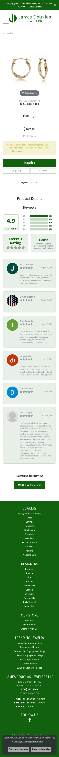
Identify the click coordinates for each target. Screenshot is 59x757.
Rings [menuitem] (29, 517)
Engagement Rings (29, 647)
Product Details (29, 199)
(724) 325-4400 (29, 104)
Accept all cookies (41, 749)
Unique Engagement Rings (29, 643)
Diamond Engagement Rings (29, 655)
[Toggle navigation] (6, 22)
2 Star (25, 226)
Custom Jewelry (30, 663)
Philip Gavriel (29, 602)
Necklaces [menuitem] (29, 530)
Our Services (29, 624)
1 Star (25, 229)
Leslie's (29, 590)
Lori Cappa (26, 412)
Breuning (29, 569)
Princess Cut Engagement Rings (29, 651)
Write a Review (29, 485)
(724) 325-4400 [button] (35, 6)
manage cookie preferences (28, 741)
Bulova (29, 573)
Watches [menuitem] (29, 538)
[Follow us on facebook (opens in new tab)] (29, 720)
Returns (43, 170)
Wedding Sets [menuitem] (29, 555)
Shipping (16, 170)
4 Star (25, 219)
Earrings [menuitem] (30, 522)
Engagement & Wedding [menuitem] (29, 513)
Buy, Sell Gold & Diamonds (29, 668)
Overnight (29, 594)
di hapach (25, 356)
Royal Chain (29, 606)
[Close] (55, 5)
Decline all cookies (18, 749)
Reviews (29, 207)
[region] (29, 70)
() (50, 216)
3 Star (25, 222)
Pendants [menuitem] (29, 526)
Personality (29, 598)
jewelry (9, 33)
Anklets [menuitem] (29, 550)
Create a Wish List (29, 629)
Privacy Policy (43, 737)
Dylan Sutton (27, 297)
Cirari (29, 577)
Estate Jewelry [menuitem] (29, 542)
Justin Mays (26, 264)
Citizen (29, 581)
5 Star (25, 216)
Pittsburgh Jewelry (29, 659)
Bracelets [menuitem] (29, 534)
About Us (29, 620)
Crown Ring (29, 585)
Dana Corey (26, 388)
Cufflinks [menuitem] (29, 546)
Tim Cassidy (26, 321)
